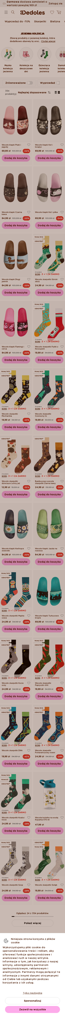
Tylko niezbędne (32, 993)
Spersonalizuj (32, 1000)
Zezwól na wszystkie (32, 1009)
